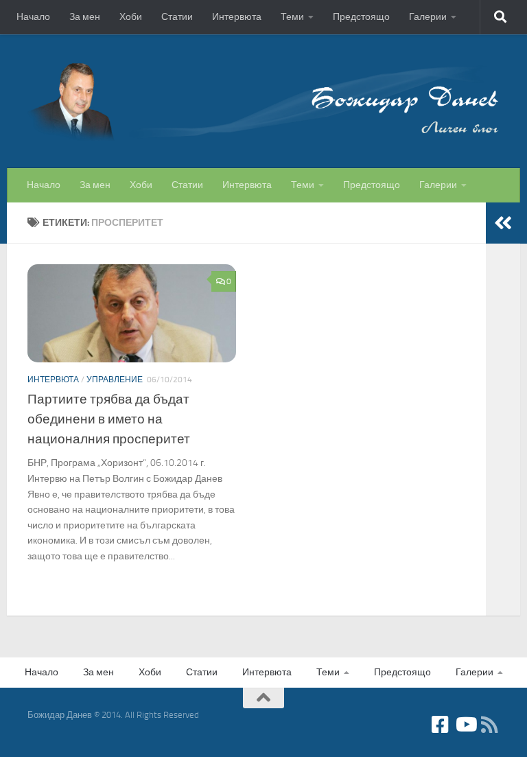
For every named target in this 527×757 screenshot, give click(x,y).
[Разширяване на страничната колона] (503, 223)
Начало (33, 17)
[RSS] (490, 724)
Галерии (428, 17)
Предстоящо (361, 17)
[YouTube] (465, 724)
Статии (177, 17)
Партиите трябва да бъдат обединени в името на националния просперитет (108, 419)
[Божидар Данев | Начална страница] (263, 101)
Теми (292, 17)
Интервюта (236, 17)
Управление (114, 379)
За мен (84, 17)
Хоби (130, 17)
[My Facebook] (440, 724)
